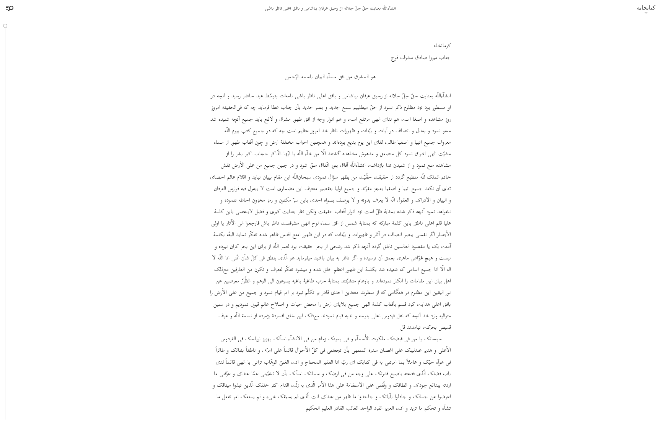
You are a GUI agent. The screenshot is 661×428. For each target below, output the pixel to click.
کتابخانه (646, 7)
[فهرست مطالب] (8, 8)
